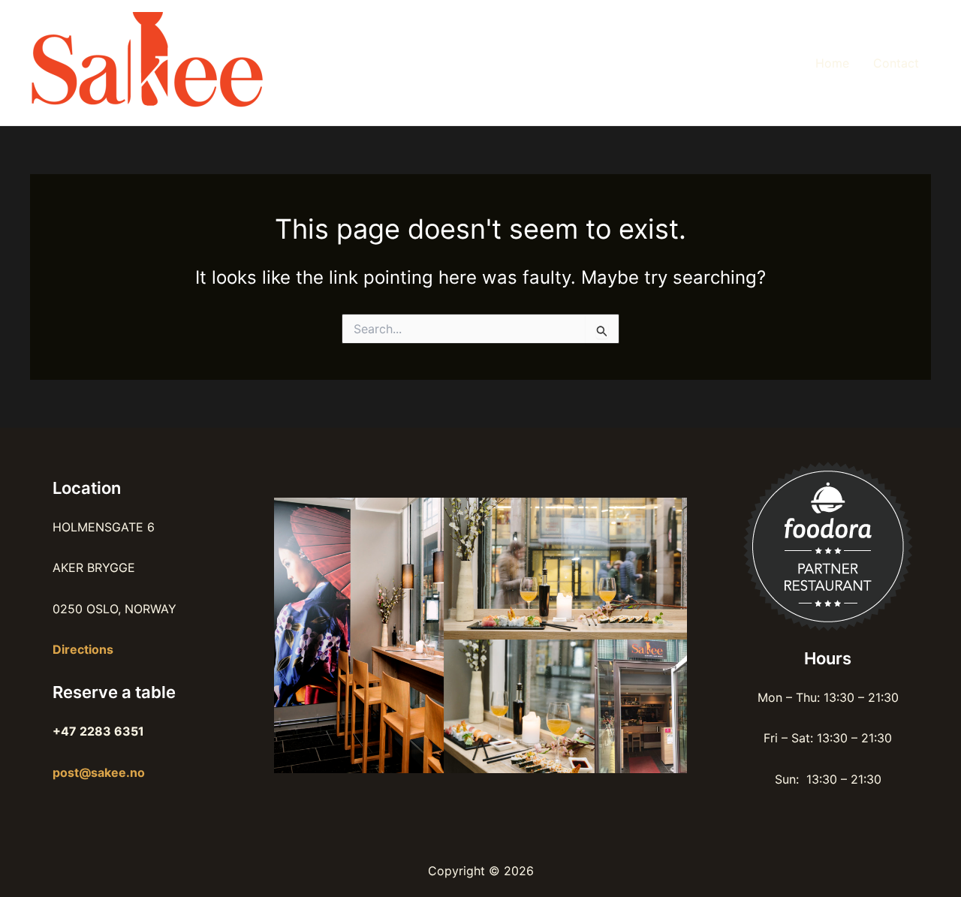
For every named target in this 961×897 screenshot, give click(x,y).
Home (832, 63)
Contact (896, 63)
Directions (83, 649)
